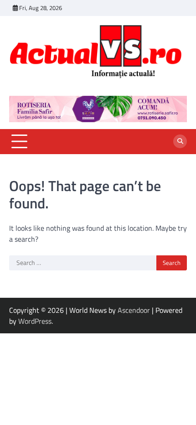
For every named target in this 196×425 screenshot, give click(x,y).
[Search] (180, 141)
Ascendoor (134, 310)
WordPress (35, 321)
